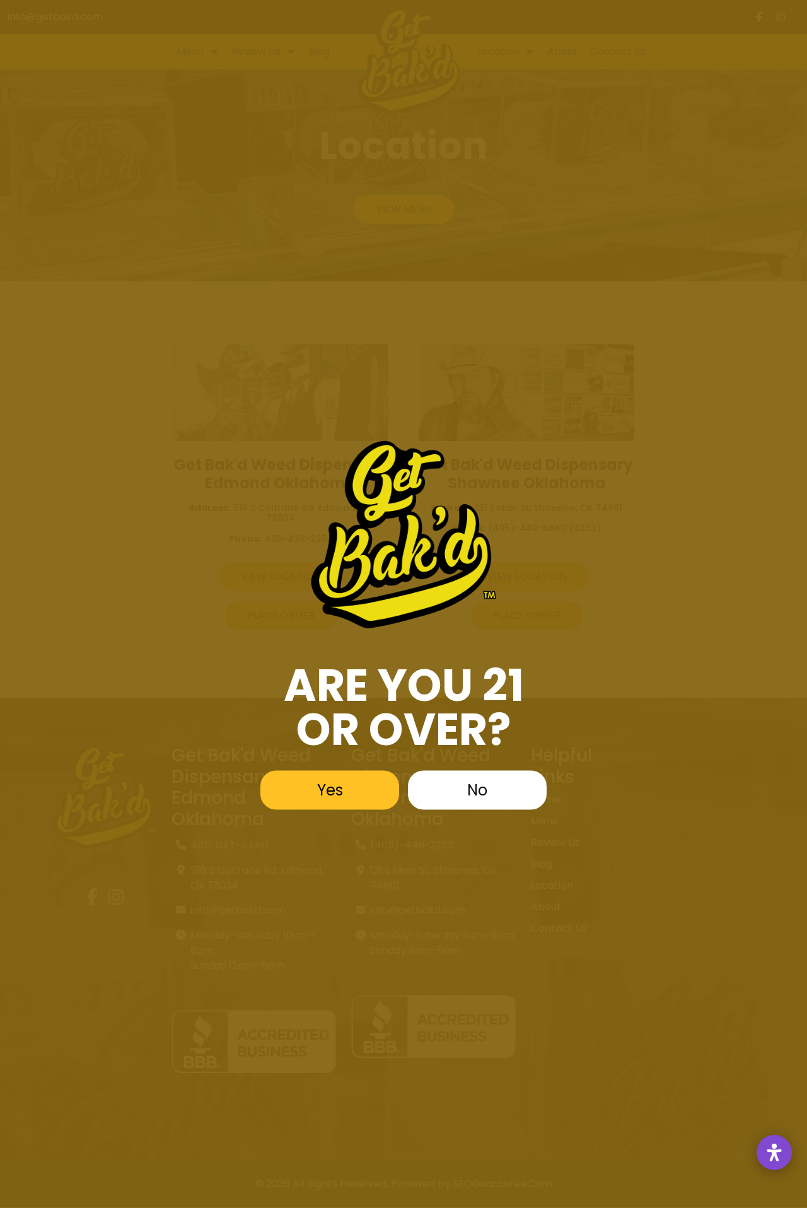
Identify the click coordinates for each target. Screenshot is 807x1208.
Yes (330, 789)
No (477, 789)
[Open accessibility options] (774, 1152)
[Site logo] (403, 534)
